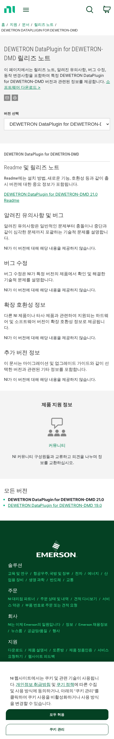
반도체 (55, 579)
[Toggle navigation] (27, 10)
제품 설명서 (37, 649)
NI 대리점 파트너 (21, 598)
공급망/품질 (37, 630)
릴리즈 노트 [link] (44, 24)
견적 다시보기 (85, 598)
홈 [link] (3, 24)
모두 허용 (57, 714)
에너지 (93, 573)
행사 (56, 630)
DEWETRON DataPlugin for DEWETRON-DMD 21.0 (56, 499)
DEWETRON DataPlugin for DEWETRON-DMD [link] (39, 29)
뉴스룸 (16, 630)
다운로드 (15, 649)
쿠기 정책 (65, 684)
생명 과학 (37, 579)
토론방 (58, 649)
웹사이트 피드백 (41, 656)
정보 (69, 624)
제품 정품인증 (80, 649)
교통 (70, 579)
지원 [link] (13, 24)
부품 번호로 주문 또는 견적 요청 (51, 604)
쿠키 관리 (57, 729)
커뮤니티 (57, 445)
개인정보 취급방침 (33, 684)
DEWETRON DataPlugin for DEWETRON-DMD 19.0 (55, 505)
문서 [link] (25, 24)
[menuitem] (90, 10)
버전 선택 (11, 113)
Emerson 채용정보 (93, 624)
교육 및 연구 (18, 573)
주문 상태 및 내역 (54, 598)
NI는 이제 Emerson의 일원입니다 (34, 624)
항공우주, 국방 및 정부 (51, 573)
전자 (78, 573)
